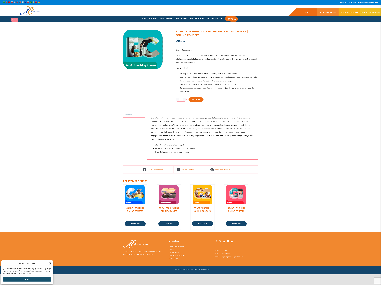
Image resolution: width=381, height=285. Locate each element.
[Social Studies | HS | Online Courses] (169, 194)
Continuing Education (176, 247)
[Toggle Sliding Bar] (231, 19)
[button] (50, 263)
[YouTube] (228, 241)
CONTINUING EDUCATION (349, 12)
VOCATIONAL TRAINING (328, 12)
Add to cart (196, 99)
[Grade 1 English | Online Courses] (236, 194)
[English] (14, 2)
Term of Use (193, 269)
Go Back (14, 20)
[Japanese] (23, 2)
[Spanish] (36, 2)
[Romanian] (33, 2)
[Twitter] (220, 241)
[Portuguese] (31, 2)
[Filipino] (17, 2)
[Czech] (12, 2)
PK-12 (307, 12)
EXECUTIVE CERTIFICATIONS (370, 12)
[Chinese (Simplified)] (6, 2)
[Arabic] (4, 2)
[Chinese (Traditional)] (9, 2)
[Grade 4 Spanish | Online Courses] (135, 194)
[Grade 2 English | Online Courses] (202, 194)
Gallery (171, 249)
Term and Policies (204, 269)
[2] (148, 49)
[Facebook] (216, 241)
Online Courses (174, 252)
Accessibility (185, 269)
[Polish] (28, 2)
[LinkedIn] (232, 241)
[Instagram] (224, 241)
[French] (20, 2)
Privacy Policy (173, 258)
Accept (27, 279)
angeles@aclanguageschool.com (233, 257)
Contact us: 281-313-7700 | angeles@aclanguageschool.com (358, 2)
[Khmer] (25, 2)
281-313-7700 (226, 253)
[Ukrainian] (39, 2)
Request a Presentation (177, 255)
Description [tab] (127, 115)
